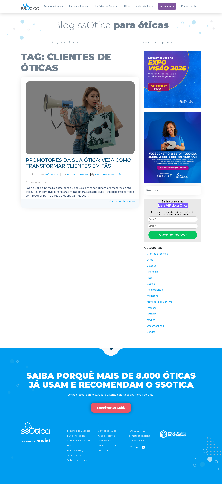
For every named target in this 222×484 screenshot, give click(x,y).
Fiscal (150, 277)
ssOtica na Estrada (108, 445)
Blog (127, 6)
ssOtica (151, 319)
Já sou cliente (189, 6)
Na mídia (103, 450)
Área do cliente (106, 435)
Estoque (152, 265)
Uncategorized (155, 325)
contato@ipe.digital (139, 435)
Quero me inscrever (173, 234)
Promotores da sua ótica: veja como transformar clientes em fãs (78, 163)
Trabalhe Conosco (77, 460)
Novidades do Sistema (159, 301)
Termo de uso (74, 455)
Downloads (104, 440)
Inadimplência (155, 289)
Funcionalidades (53, 6)
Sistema (151, 313)
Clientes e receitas (157, 253)
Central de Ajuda (107, 431)
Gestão (151, 283)
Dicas (150, 259)
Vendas (151, 331)
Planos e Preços (78, 6)
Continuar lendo (120, 201)
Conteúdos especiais (78, 440)
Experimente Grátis (111, 408)
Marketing (153, 295)
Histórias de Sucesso (106, 6)
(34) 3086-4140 (137, 431)
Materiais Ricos (144, 6)
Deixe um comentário (109, 174)
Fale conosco (136, 440)
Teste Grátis (167, 6)
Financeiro (153, 271)
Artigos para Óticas (65, 42)
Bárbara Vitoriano (78, 174)
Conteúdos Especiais (157, 42)
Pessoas (151, 307)
